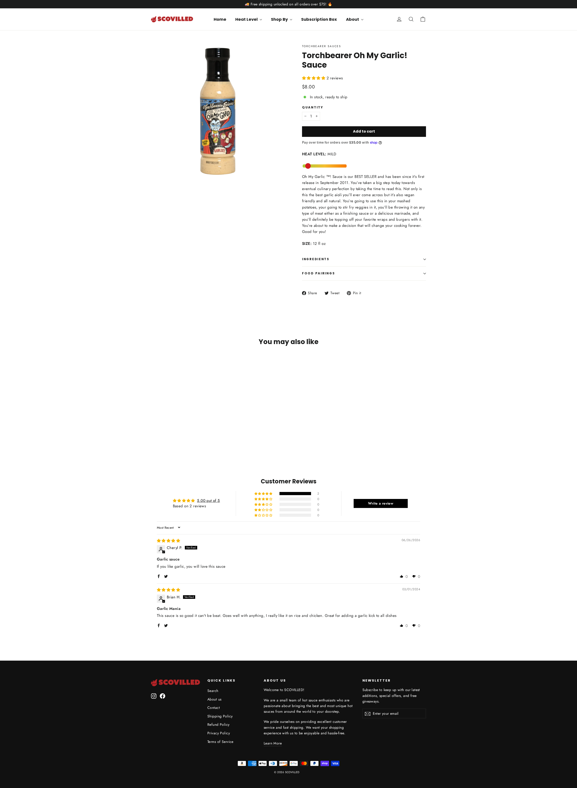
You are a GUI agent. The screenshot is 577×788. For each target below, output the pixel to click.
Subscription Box (319, 19)
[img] (168, 540)
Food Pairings (318, 273)
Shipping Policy (220, 716)
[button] (314, 78)
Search (212, 690)
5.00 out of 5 (208, 500)
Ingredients (316, 259)
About (353, 19)
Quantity (312, 107)
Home (220, 19)
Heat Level (247, 19)
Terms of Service (220, 741)
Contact (213, 707)
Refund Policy (218, 724)
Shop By (280, 19)
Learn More (273, 743)
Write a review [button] (380, 503)
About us (214, 699)
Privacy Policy (218, 733)
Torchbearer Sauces (321, 46)
